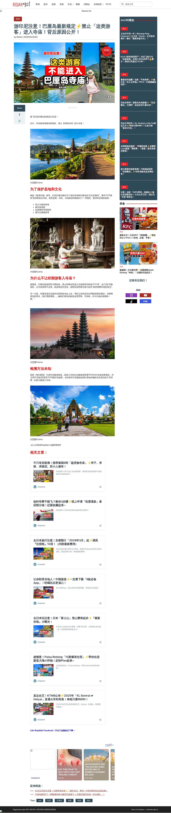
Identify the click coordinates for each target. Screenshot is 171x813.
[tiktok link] (131, 301)
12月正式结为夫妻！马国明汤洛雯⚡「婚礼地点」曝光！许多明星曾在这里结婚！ (71, 791)
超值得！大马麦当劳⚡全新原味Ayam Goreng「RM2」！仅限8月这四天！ (137, 271)
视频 (78, 4)
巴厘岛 (59, 800)
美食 (62, 4)
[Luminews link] (145, 301)
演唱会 (87, 4)
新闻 (38, 4)
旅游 (54, 4)
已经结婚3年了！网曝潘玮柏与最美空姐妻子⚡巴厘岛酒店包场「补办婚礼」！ (70, 794)
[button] (19, 115)
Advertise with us (152, 809)
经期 (79, 800)
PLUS (108, 4)
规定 (89, 800)
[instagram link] (131, 295)
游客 (69, 800)
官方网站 (54, 284)
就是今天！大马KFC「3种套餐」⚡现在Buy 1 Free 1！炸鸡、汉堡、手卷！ (138, 236)
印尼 (49, 800)
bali (39, 800)
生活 (70, 4)
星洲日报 (40, 195)
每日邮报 (40, 375)
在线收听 (98, 4)
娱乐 (46, 4)
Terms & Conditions (137, 809)
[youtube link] (145, 295)
